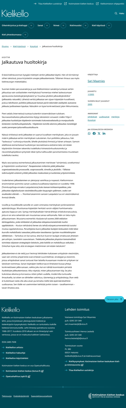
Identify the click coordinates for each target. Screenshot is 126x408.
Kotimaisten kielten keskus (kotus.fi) (25, 371)
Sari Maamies (96, 81)
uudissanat (104, 116)
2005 (90, 104)
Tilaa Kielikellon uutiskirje (81, 370)
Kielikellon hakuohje (15, 352)
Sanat (40, 25)
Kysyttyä (91, 120)
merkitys (115, 116)
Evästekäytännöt (21, 396)
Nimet (56, 25)
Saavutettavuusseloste (41, 396)
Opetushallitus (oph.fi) (18, 376)
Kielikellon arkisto (14, 347)
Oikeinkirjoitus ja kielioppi (14, 25)
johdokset (92, 116)
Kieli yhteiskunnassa (11, 34)
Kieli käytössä (98, 25)
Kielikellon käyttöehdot (17, 358)
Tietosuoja (7, 396)
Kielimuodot (76, 25)
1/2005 (91, 94)
